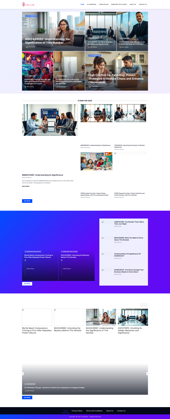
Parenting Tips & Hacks (119, 4)
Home (82, 4)
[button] (22, 373)
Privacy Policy (77, 411)
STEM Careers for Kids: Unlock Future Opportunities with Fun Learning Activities (94, 194)
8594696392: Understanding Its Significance (95, 145)
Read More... (26, 186)
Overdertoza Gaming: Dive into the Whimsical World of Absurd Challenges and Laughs (37, 81)
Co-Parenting (91, 4)
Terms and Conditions (94, 411)
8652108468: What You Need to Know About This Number (128, 239)
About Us (133, 4)
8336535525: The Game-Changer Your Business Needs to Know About (129, 271)
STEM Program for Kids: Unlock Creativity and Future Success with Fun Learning (129, 194)
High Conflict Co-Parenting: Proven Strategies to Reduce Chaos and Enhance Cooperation (116, 78)
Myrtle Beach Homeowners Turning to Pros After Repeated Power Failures (38, 256)
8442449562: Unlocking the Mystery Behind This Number (75, 256)
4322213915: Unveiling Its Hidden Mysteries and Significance (100, 43)
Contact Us (143, 4)
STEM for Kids (103, 4)
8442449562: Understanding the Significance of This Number (99, 330)
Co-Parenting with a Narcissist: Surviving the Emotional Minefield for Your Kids (68, 81)
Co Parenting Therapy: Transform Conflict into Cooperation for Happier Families (54, 387)
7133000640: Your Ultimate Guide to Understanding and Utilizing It (132, 43)
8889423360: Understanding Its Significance (42, 175)
